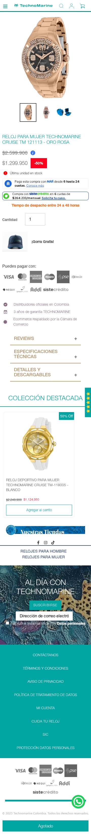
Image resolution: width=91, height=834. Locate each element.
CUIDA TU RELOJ (45, 721)
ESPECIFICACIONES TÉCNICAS (36, 354)
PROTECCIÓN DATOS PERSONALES (46, 747)
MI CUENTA (45, 708)
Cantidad (9, 219)
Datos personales (70, 623)
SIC (45, 734)
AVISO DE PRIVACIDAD (46, 681)
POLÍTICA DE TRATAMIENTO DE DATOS (45, 695)
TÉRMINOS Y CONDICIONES (45, 668)
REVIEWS (24, 338)
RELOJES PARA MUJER (43, 556)
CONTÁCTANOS (45, 655)
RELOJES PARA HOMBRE (43, 551)
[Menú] (5, 5)
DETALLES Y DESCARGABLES (32, 372)
